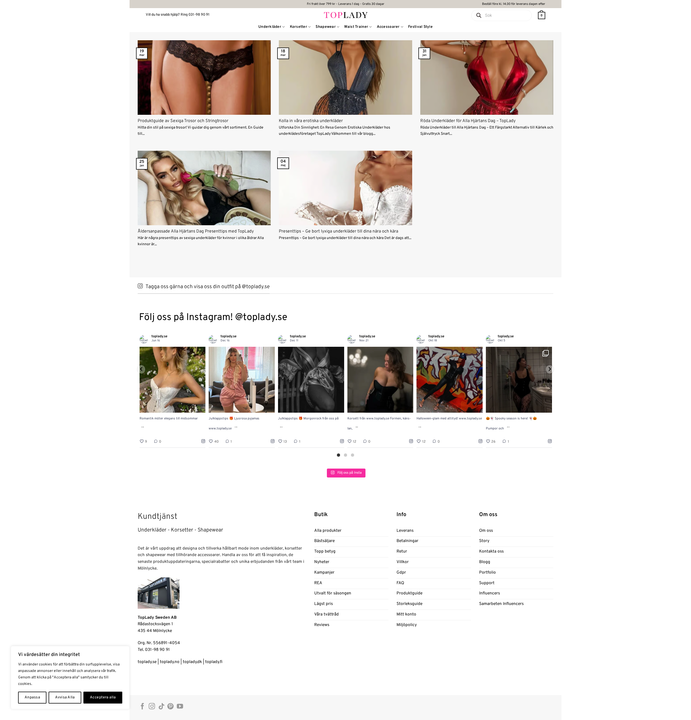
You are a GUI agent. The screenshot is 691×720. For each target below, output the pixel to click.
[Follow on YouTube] (180, 706)
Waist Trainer (356, 27)
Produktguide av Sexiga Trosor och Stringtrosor (183, 121)
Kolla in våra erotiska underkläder (311, 121)
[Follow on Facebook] (142, 706)
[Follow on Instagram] (152, 706)
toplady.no (169, 662)
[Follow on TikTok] (161, 706)
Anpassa (32, 697)
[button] (541, 15)
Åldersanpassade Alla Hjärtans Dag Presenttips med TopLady (196, 231)
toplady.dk (192, 662)
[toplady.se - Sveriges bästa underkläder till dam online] (346, 14)
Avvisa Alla (65, 697)
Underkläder (269, 27)
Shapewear (326, 27)
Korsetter (298, 27)
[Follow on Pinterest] (170, 706)
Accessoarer (388, 27)
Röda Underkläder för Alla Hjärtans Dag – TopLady (468, 121)
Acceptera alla (103, 697)
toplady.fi (213, 662)
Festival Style (420, 27)
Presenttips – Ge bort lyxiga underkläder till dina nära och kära (338, 231)
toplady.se (147, 662)
